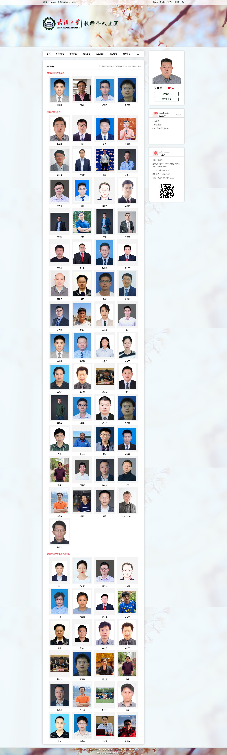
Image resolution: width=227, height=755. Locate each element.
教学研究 (73, 54)
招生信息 (100, 54)
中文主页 (110, 66)
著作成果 (127, 66)
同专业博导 (166, 94)
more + (178, 115)
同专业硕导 (166, 99)
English (155, 2)
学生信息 (113, 54)
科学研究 (60, 54)
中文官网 (169, 2)
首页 (48, 54)
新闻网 (162, 2)
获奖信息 (86, 54)
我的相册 (126, 54)
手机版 (177, 2)
